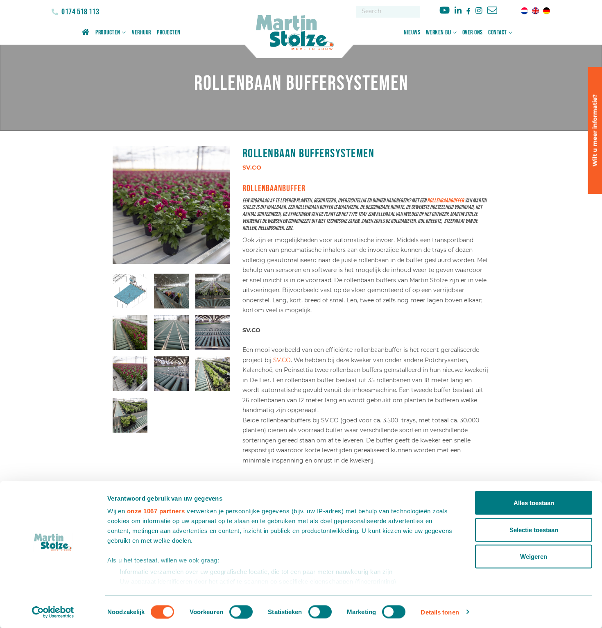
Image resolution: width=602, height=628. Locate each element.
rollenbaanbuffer (445, 200)
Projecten (169, 32)
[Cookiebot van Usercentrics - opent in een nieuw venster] (53, 612)
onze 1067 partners (156, 511)
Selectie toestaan (533, 529)
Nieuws (412, 32)
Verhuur (141, 32)
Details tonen (440, 611)
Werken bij (438, 32)
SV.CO (282, 360)
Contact (497, 32)
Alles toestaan (534, 502)
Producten (107, 32)
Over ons (472, 32)
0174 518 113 (79, 12)
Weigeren (533, 556)
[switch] (241, 611)
